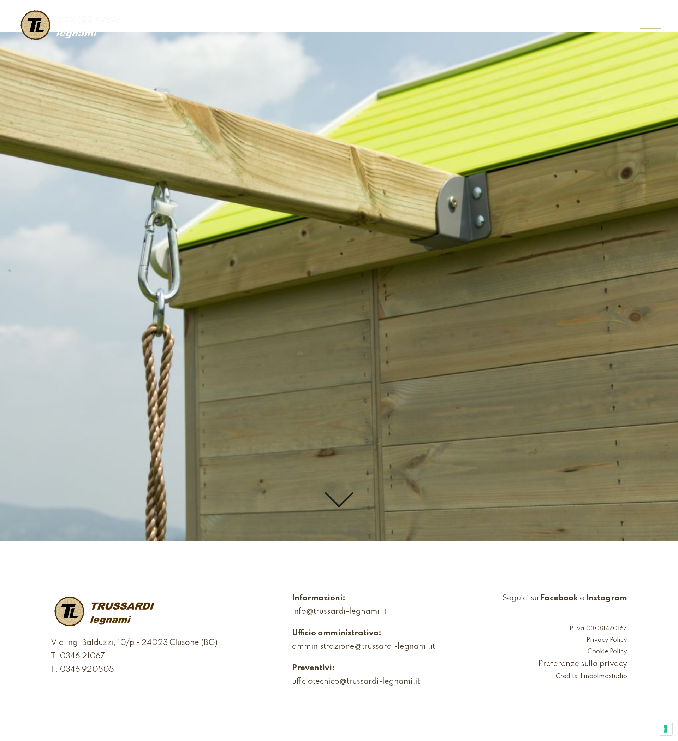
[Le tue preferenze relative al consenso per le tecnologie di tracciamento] (665, 728)
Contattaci (605, 23)
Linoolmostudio (604, 676)
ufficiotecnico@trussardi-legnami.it (356, 681)
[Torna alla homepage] (70, 26)
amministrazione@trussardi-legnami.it (363, 646)
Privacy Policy (607, 640)
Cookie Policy (607, 651)
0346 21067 (82, 656)
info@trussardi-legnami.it (339, 611)
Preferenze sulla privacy (582, 664)
